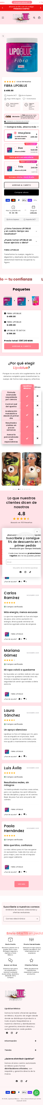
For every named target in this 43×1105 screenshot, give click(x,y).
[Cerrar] (37, 531)
